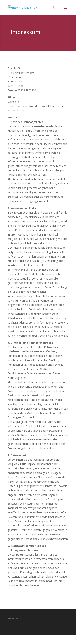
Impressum (14, 618)
